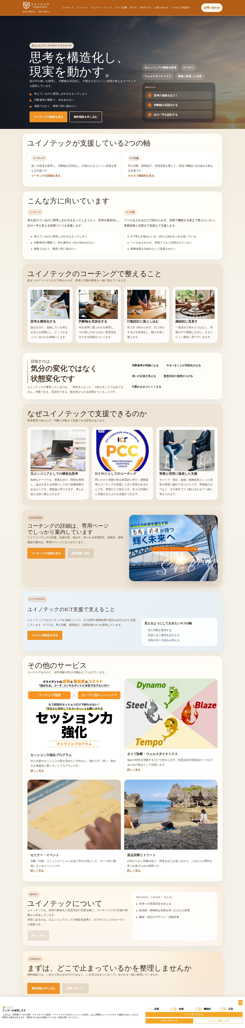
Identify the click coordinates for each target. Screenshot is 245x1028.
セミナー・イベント (102, 7)
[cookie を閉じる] (240, 1002)
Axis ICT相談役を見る (141, 175)
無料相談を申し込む (86, 116)
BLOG (133, 7)
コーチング (68, 7)
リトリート (82, 7)
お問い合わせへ (75, 988)
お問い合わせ (161, 7)
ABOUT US (145, 7)
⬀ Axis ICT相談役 (180, 7)
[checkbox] (149, 1009)
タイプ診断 (121, 7)
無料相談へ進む (81, 553)
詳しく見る (37, 770)
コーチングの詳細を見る (48, 116)
